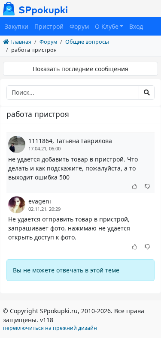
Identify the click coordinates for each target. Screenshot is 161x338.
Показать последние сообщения (80, 69)
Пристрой (49, 26)
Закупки (16, 26)
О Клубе (106, 26)
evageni (39, 201)
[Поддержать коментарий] (134, 187)
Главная (20, 41)
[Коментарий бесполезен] (147, 187)
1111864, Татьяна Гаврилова (70, 141)
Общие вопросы (87, 41)
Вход (136, 26)
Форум (79, 26)
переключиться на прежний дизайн (50, 328)
